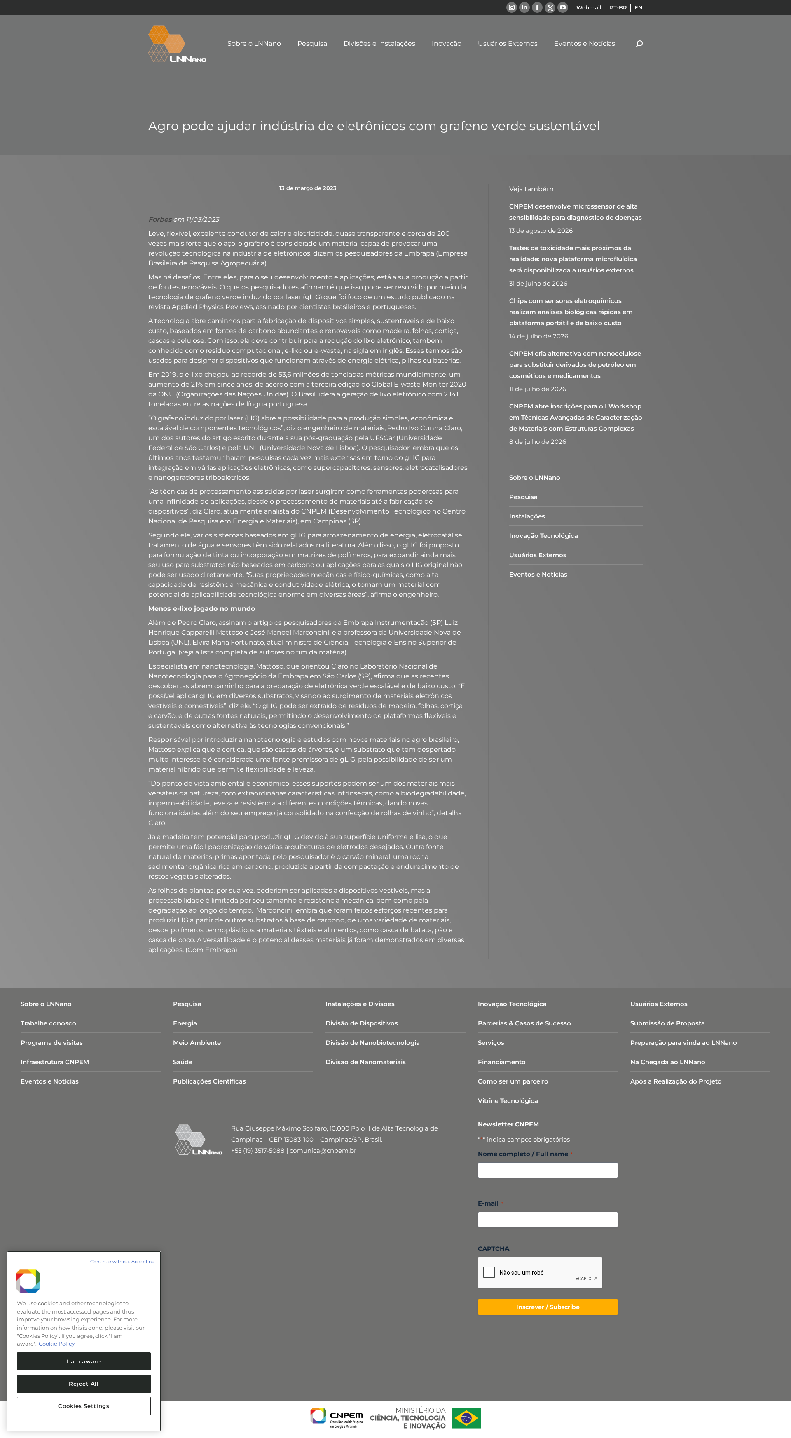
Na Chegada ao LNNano (667, 1062)
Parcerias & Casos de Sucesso (524, 1023)
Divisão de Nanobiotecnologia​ (372, 1042)
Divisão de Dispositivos (361, 1023)
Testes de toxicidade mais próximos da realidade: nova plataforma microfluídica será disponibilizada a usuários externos (573, 259)
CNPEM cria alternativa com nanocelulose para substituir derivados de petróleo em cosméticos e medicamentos (575, 365)
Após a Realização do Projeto (676, 1081)
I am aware (84, 1361)
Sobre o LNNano (534, 477)
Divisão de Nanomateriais (365, 1062)
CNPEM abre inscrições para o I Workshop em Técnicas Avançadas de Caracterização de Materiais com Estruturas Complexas (575, 417)
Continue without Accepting (122, 1261)
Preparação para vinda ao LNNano (683, 1042)
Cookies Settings (84, 1406)
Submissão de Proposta (667, 1023)
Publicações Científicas (209, 1081)
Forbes (159, 219)
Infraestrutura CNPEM (55, 1062)
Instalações (527, 516)
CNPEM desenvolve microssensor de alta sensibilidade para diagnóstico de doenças (575, 211)
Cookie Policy (57, 1343)
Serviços (491, 1042)
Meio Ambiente (197, 1042)
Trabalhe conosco (48, 1023)
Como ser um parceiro (513, 1081)
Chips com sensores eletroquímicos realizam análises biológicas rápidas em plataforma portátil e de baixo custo (571, 312)
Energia (185, 1023)
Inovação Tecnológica (543, 536)
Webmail (588, 7)
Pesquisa (523, 497)
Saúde (182, 1062)
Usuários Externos (537, 555)
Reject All (84, 1383)
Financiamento (502, 1062)
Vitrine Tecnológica (508, 1101)
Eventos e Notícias (538, 574)
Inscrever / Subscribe (548, 1307)
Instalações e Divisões (360, 1004)
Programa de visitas (52, 1042)
